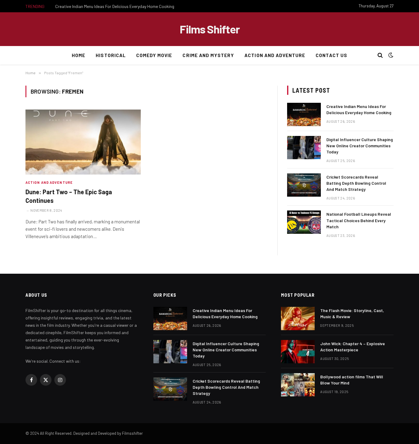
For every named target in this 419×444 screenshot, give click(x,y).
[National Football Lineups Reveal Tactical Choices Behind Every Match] (304, 222)
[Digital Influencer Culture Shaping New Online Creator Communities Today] (304, 147)
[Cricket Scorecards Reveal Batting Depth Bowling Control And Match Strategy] (304, 185)
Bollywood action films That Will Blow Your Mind (351, 379)
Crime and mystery (208, 55)
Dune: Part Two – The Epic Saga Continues (68, 196)
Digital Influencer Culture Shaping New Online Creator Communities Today (359, 145)
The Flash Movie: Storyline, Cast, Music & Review (352, 313)
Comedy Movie (154, 55)
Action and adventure (274, 55)
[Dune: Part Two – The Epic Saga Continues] (83, 142)
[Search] (380, 55)
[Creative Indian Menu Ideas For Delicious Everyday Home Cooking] (304, 114)
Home (78, 55)
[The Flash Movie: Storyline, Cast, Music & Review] (298, 318)
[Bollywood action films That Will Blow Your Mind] (298, 384)
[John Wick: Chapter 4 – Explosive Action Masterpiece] (298, 351)
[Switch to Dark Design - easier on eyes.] (390, 55)
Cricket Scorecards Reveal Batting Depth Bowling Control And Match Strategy (356, 183)
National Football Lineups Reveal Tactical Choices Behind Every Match (358, 220)
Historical (111, 55)
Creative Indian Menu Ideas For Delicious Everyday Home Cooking (114, 6)
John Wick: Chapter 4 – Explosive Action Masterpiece (352, 346)
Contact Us (331, 55)
